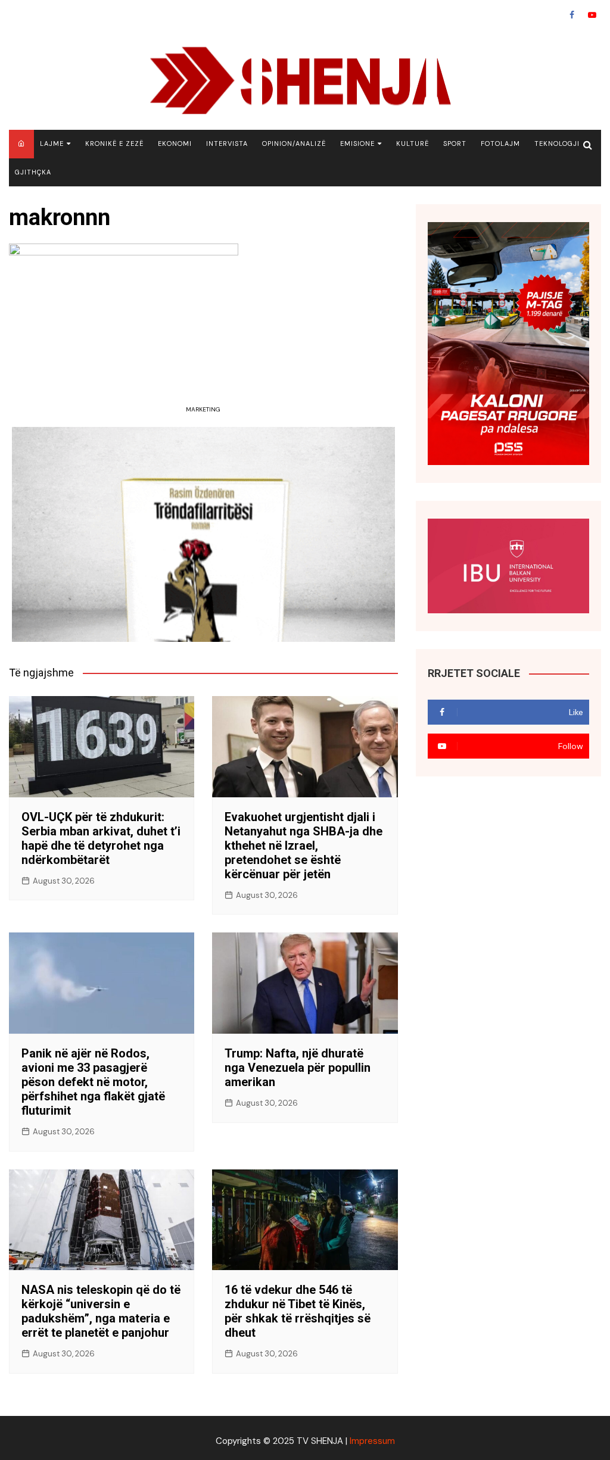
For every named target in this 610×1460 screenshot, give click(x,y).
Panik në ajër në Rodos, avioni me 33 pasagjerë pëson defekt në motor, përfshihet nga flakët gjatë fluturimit (93, 1082)
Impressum (372, 1441)
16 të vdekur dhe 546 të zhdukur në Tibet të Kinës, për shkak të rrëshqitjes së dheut (298, 1311)
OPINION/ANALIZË (294, 143)
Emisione (357, 143)
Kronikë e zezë (114, 143)
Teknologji (557, 143)
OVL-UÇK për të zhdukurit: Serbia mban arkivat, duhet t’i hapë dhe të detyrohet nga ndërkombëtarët (100, 838)
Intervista (227, 143)
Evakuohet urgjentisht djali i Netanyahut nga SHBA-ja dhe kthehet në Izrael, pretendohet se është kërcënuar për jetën (303, 845)
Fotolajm (500, 143)
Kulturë (412, 143)
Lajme (52, 143)
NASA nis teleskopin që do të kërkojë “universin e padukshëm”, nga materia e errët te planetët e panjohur (100, 1311)
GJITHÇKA (33, 172)
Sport (454, 143)
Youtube (592, 15)
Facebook (572, 15)
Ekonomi (175, 143)
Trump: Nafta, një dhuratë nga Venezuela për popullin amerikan (298, 1067)
